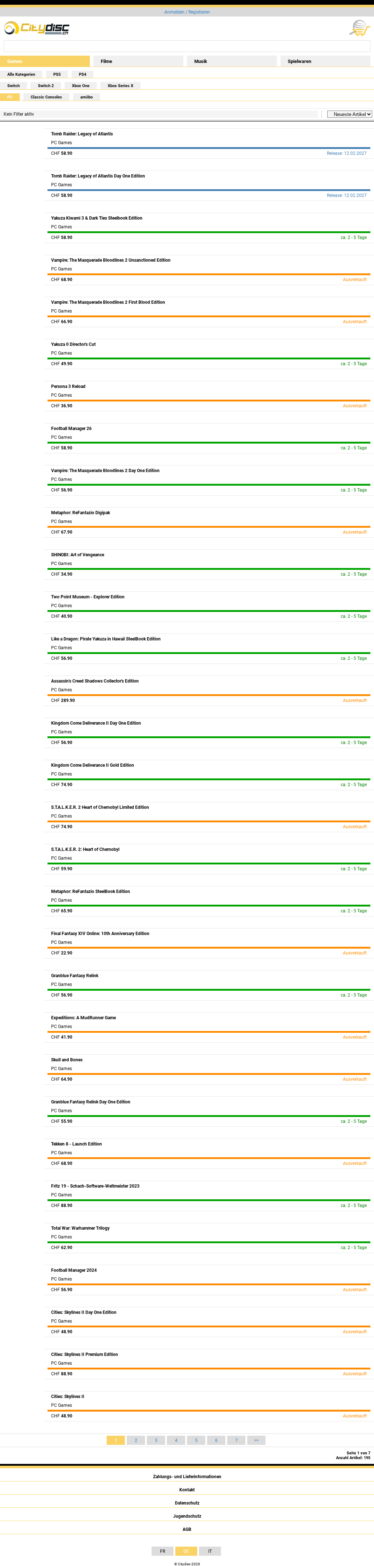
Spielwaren (299, 61)
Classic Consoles (46, 97)
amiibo (86, 97)
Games (14, 61)
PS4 (82, 74)
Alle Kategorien (21, 74)
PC (9, 97)
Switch (13, 85)
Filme (106, 61)
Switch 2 (46, 85)
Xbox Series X (120, 85)
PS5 (57, 74)
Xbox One (80, 85)
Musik (200, 61)
